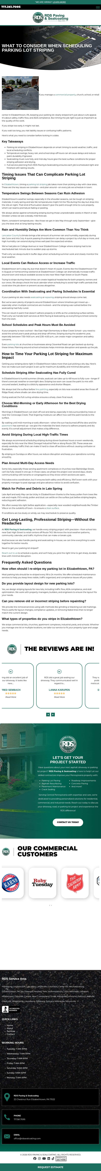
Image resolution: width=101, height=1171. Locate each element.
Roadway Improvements (83, 780)
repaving (49, 297)
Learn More (59, 2)
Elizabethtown (11, 184)
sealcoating (36, 297)
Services (11, 1031)
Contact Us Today (68, 822)
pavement (7, 426)
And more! (76, 786)
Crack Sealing (48, 789)
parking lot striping (37, 184)
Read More (26, 697)
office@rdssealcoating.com (27, 1138)
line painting (42, 389)
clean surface (52, 508)
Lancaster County (10, 235)
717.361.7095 (11, 7)
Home (10, 1026)
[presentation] (48, 714)
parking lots (13, 344)
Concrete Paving (79, 783)
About (10, 1028)
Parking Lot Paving (51, 780)
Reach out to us (9, 553)
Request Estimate (50, 1167)
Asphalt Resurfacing (51, 783)
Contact (11, 1034)
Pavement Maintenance (54, 786)
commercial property (65, 95)
